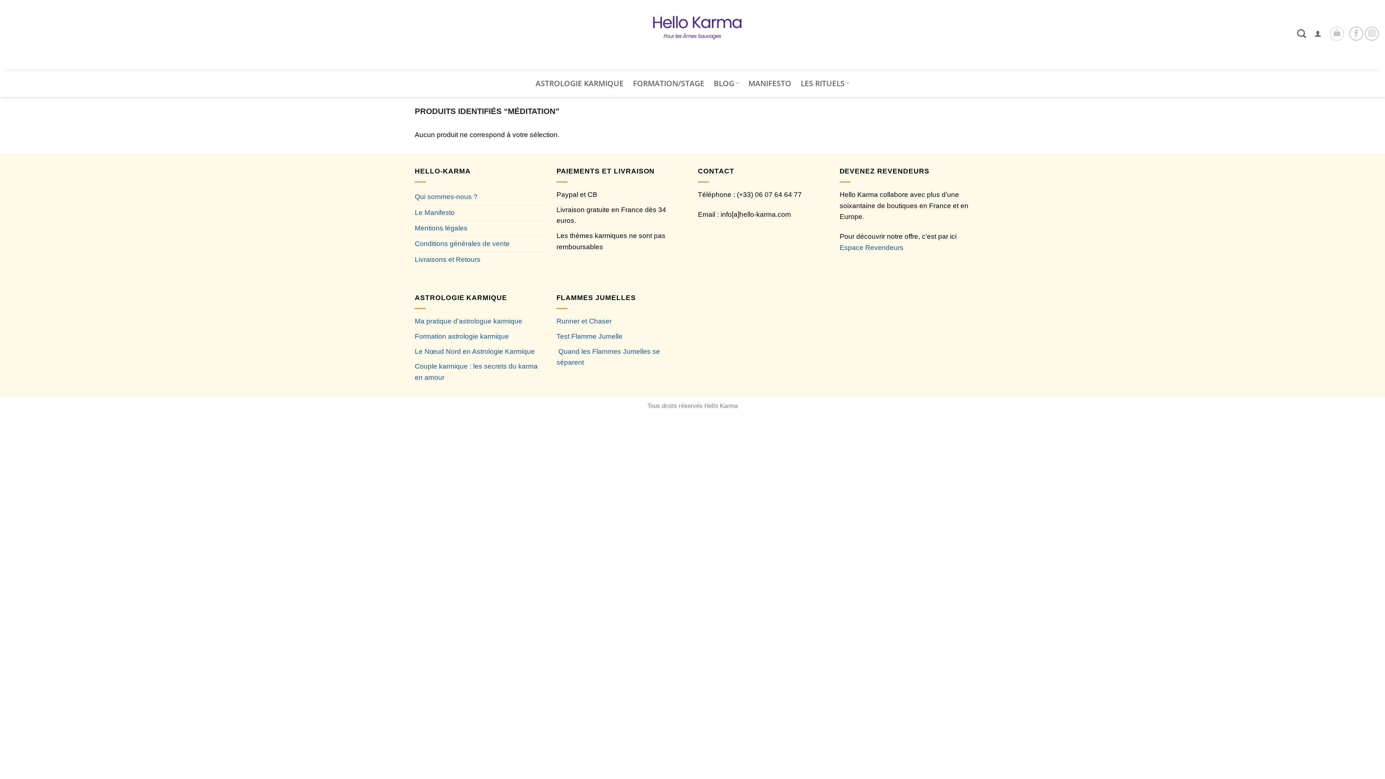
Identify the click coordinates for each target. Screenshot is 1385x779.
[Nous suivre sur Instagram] (1372, 34)
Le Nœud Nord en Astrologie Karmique (475, 351)
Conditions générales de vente (462, 243)
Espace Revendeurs (871, 247)
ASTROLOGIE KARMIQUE (580, 83)
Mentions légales (441, 228)
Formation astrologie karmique (462, 336)
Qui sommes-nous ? (446, 197)
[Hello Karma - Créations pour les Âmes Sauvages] (692, 35)
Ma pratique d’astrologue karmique (468, 321)
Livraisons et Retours (447, 259)
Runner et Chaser (584, 321)
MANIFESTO (769, 83)
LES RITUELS (823, 83)
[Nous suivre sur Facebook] (1356, 34)
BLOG (724, 83)
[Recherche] (1301, 34)
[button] (1318, 33)
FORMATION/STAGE (668, 83)
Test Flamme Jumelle (590, 336)
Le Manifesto (435, 212)
